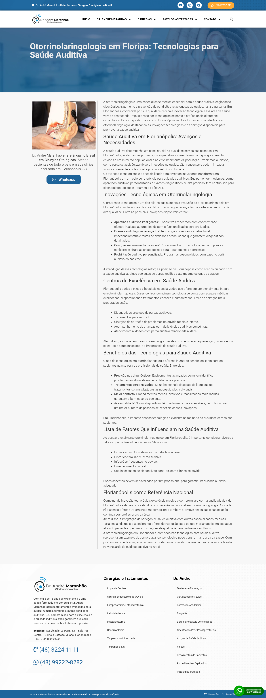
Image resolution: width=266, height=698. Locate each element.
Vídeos (181, 646)
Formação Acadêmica (189, 605)
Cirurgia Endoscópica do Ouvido (125, 596)
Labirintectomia (116, 613)
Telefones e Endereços (189, 588)
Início (86, 19)
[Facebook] (199, 5)
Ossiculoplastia (115, 630)
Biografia (182, 613)
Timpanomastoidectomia (121, 638)
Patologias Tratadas (178, 19)
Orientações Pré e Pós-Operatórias (196, 630)
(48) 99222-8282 (61, 662)
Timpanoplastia (116, 646)
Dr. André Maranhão (112, 19)
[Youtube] (181, 5)
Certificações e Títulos (189, 596)
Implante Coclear (116, 588)
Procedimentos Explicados (192, 663)
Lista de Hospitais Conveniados (194, 621)
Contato (210, 19)
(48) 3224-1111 (58, 649)
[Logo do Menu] (50, 19)
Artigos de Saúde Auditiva (191, 638)
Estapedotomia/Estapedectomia (125, 605)
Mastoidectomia (116, 621)
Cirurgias (145, 19)
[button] (231, 19)
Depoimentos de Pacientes (192, 655)
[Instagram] (190, 5)
